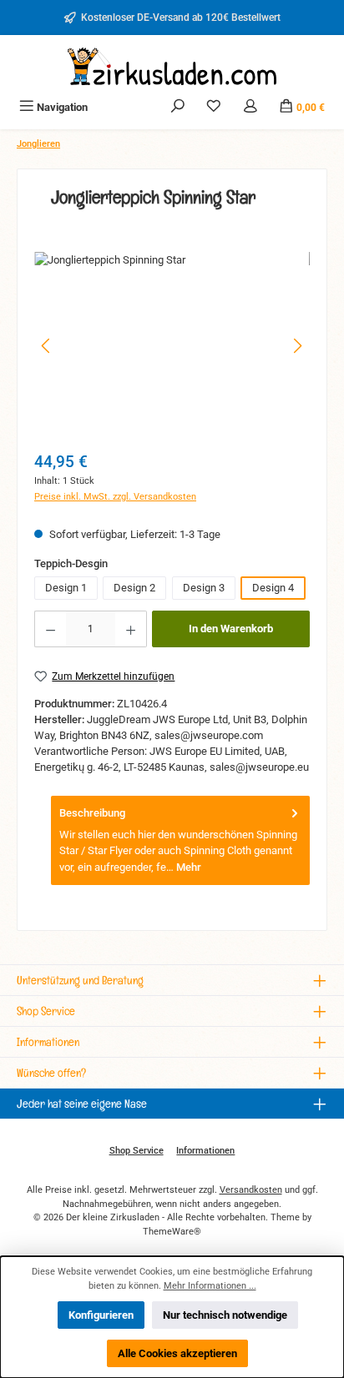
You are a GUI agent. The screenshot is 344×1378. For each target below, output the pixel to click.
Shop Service (136, 1150)
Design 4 (273, 587)
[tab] (180, 840)
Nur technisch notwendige (225, 1315)
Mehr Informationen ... (210, 1285)
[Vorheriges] (46, 346)
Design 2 (134, 587)
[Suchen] (177, 107)
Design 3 (204, 587)
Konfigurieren (101, 1315)
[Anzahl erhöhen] (131, 629)
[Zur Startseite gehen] (172, 66)
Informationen (205, 1150)
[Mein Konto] (250, 107)
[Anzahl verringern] (50, 629)
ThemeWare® (172, 1231)
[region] (172, 346)
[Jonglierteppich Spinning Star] (172, 346)
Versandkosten (251, 1189)
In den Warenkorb (231, 628)
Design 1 (66, 587)
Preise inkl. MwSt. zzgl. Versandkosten (115, 496)
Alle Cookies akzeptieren (177, 1353)
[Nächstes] (297, 346)
